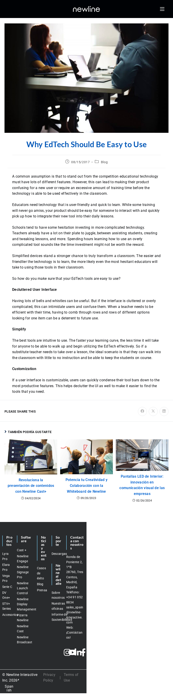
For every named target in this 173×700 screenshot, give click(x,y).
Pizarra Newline (22, 617)
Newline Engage (22, 558)
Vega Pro (6, 578)
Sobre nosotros (57, 595)
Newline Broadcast (24, 639)
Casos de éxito (41, 573)
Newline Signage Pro (23, 572)
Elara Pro (6, 567)
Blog (104, 162)
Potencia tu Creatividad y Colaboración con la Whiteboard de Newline (87, 485)
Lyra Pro (5, 556)
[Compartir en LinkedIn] (163, 411)
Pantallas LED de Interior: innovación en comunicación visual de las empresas (142, 485)
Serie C (7, 587)
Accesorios (7, 614)
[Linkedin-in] (78, 652)
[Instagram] (67, 652)
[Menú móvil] (162, 9)
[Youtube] (72, 652)
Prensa (42, 590)
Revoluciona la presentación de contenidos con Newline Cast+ (31, 486)
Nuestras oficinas (57, 606)
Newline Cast (22, 628)
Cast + (21, 550)
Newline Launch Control (22, 588)
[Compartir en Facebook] (142, 411)
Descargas (57, 553)
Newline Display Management (24, 604)
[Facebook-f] (83, 652)
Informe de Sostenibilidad (57, 617)
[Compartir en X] (153, 411)
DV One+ (6, 595)
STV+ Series (6, 606)
